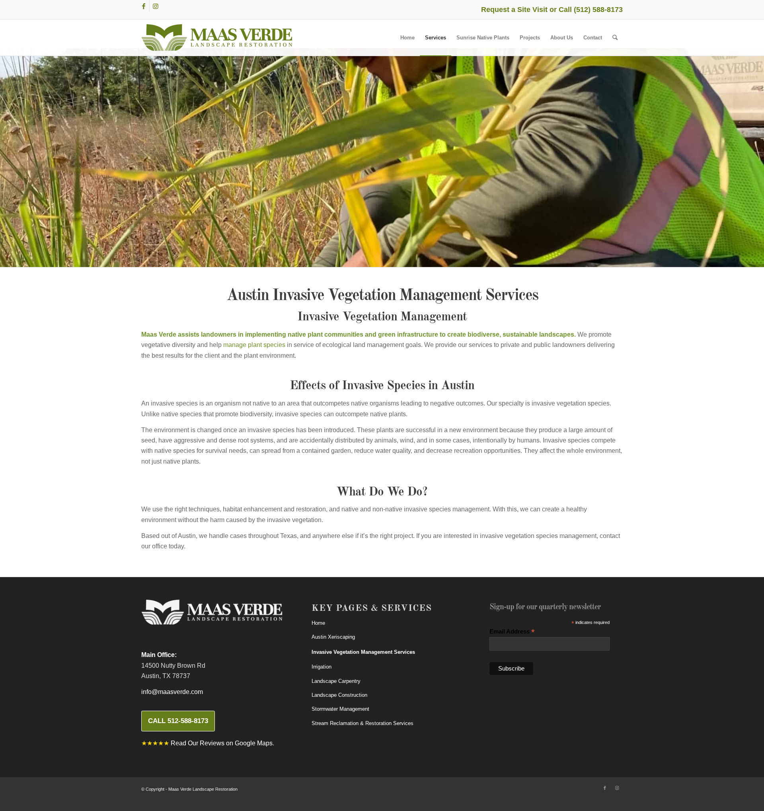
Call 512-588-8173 (178, 721)
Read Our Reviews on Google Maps (222, 743)
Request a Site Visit (514, 10)
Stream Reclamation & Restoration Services (362, 723)
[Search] (615, 37)
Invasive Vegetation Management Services (363, 652)
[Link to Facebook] (143, 6)
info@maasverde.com (172, 691)
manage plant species (254, 344)
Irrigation (321, 667)
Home (318, 623)
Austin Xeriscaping (333, 637)
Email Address (512, 632)
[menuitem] (407, 37)
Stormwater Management (340, 709)
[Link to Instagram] (156, 6)
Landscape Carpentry (336, 681)
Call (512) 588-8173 (591, 10)
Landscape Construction (339, 695)
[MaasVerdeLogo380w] (216, 37)
